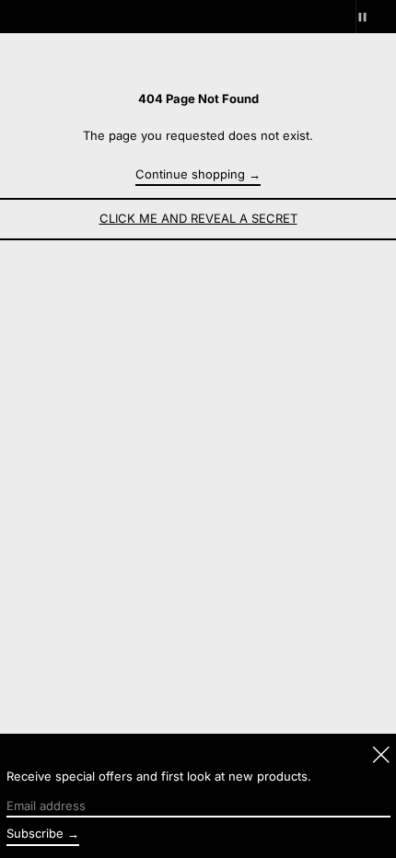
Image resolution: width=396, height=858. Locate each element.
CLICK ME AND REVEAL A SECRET (198, 218)
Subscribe (35, 833)
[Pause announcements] (375, 16)
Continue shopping (190, 174)
